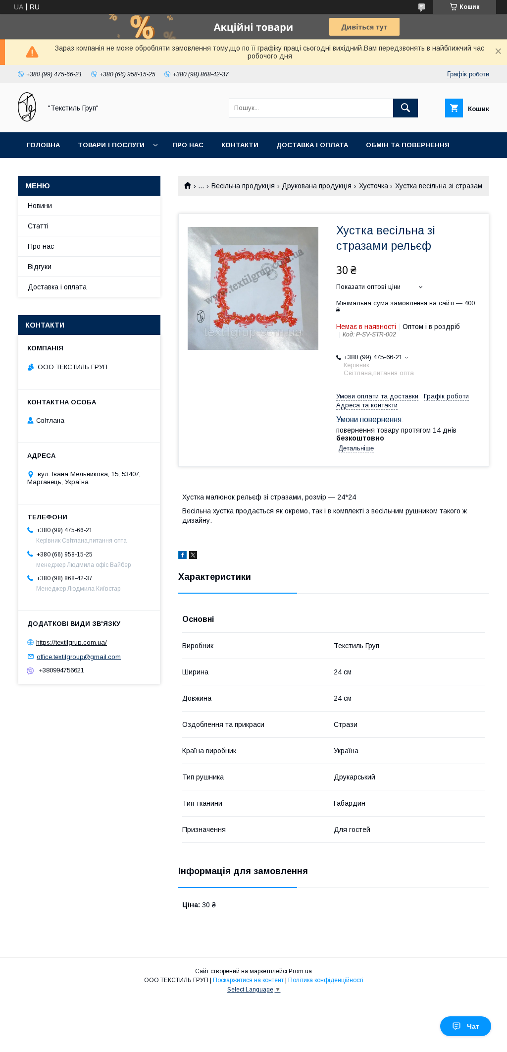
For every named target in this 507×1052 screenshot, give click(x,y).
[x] (193, 556)
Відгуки (39, 267)
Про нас (187, 145)
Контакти (239, 145)
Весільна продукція (243, 186)
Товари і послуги (111, 145)
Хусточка (373, 186)
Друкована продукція (317, 186)
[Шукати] (405, 108)
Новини (40, 206)
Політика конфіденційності (325, 980)
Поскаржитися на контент (248, 980)
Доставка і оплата (312, 145)
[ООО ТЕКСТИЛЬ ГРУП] (27, 119)
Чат (473, 1026)
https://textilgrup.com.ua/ (71, 642)
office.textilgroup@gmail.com (79, 656)
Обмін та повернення (408, 145)
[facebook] (182, 556)
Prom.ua (300, 971)
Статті (38, 226)
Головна (43, 145)
